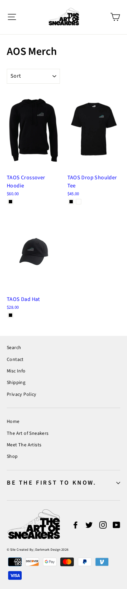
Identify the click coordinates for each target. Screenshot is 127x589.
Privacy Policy (22, 394)
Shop (12, 456)
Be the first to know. (52, 483)
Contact (15, 359)
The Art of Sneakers (28, 433)
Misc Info (16, 371)
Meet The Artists (24, 445)
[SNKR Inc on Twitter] (89, 524)
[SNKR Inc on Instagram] (103, 524)
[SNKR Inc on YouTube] (116, 524)
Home (13, 421)
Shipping (16, 382)
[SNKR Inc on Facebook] (75, 524)
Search (14, 347)
